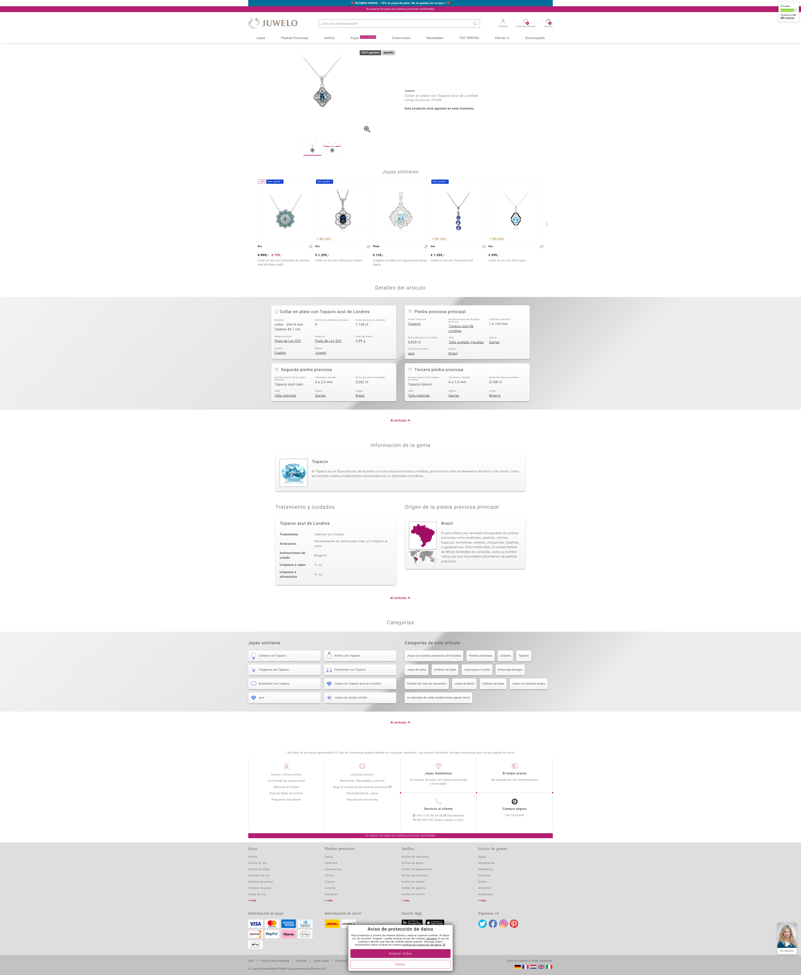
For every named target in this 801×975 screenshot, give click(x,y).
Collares (505, 656)
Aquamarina (333, 869)
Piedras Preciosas (295, 38)
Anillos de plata (259, 869)
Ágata (329, 857)
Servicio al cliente (438, 809)
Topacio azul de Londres (461, 328)
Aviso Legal (321, 961)
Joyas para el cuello (477, 670)
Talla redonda (285, 395)
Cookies (301, 961)
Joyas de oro (257, 894)
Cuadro (280, 352)
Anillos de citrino (413, 894)
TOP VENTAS (469, 38)
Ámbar (482, 882)
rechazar (431, 939)
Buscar (476, 24)
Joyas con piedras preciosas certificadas (434, 656)
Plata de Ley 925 (288, 340)
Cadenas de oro (259, 876)
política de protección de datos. (422, 945)
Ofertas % (502, 38)
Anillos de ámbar (413, 882)
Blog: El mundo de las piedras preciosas (360, 787)
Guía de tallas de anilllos (286, 793)
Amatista (331, 863)
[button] (503, 23)
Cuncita (330, 888)
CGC (251, 961)
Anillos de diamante (415, 857)
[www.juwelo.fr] (525, 967)
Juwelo (320, 352)
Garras (494, 342)
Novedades (435, 38)
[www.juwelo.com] (541, 967)
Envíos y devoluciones (286, 775)
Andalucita (485, 894)
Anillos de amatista (415, 876)
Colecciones (401, 38)
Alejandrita (485, 869)
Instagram (503, 924)
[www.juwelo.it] (549, 967)
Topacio (414, 323)
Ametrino (484, 888)
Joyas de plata (416, 670)
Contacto (341, 961)
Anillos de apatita (414, 888)
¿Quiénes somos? (362, 775)
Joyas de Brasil (464, 684)
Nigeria (495, 395)
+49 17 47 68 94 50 (429, 816)
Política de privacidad (274, 961)
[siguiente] (546, 224)
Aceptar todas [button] (400, 953)
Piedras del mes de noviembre (427, 684)
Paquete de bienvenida (362, 800)
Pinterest (514, 924)
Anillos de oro (257, 863)
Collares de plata (445, 670)
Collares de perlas (260, 882)
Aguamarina (486, 863)
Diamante (331, 894)
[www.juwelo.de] (518, 967)
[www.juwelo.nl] (533, 967)
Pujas (363, 38)
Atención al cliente (286, 787)
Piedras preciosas (480, 656)
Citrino (329, 876)
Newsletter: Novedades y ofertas (362, 781)
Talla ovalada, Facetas (466, 342)
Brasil (452, 353)
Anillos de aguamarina (417, 869)
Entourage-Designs (510, 670)
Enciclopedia (535, 38)
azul (411, 353)
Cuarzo (330, 882)
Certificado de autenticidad (286, 781)
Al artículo (398, 420)
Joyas (260, 38)
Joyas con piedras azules (528, 684)
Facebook (493, 924)
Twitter (482, 924)
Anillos (329, 38)
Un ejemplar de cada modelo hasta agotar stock (438, 698)
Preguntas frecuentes (286, 800)
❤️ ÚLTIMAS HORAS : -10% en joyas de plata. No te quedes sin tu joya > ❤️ (400, 3)
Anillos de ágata (413, 863)
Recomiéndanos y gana (362, 793)
